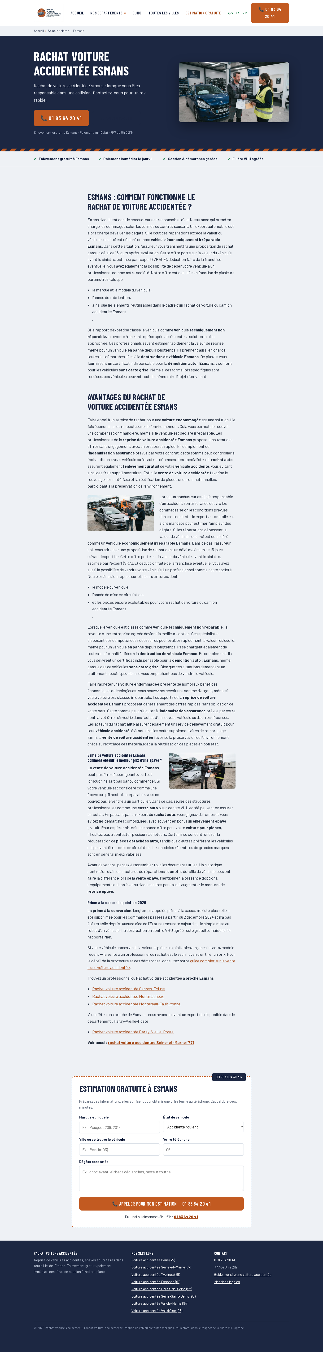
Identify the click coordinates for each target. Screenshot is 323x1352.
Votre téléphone (176, 1139)
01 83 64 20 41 (186, 1217)
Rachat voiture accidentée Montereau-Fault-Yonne (136, 1003)
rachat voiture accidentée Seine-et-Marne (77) (151, 1042)
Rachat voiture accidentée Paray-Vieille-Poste (133, 1031)
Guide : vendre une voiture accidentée (242, 1274)
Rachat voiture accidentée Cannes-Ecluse (128, 988)
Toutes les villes (163, 12)
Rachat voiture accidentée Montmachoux (128, 996)
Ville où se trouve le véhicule (102, 1139)
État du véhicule (176, 1117)
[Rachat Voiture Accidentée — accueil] (49, 13)
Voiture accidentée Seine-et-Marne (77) (161, 1267)
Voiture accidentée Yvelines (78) (155, 1274)
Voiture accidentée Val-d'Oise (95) (156, 1310)
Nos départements (106, 12)
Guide (137, 12)
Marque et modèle (94, 1117)
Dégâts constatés (94, 1162)
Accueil (77, 12)
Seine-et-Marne (58, 31)
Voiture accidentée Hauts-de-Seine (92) (161, 1289)
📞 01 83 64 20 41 (270, 13)
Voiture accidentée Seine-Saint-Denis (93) (163, 1296)
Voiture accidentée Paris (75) (153, 1260)
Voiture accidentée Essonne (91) (155, 1282)
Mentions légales (227, 1282)
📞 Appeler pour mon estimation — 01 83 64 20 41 (161, 1204)
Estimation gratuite (203, 12)
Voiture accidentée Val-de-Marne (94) (159, 1303)
